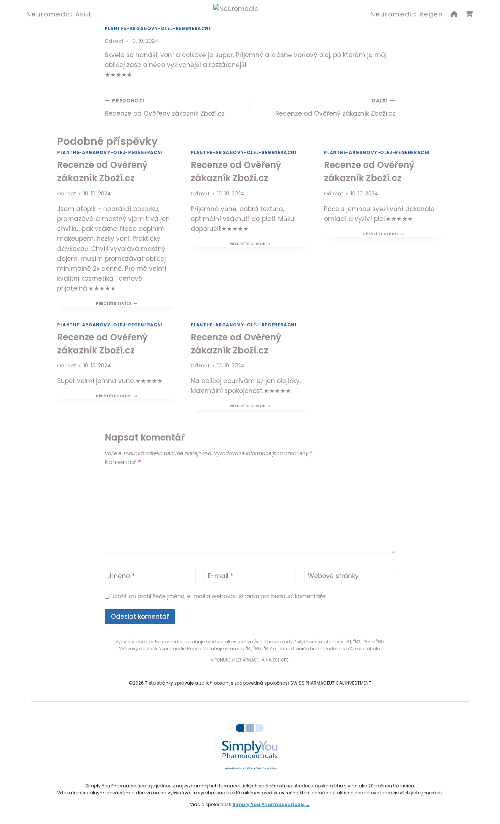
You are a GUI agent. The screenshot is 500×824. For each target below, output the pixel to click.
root (118, 41)
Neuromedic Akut (59, 14)
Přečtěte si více (116, 303)
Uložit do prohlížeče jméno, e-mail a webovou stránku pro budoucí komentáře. (220, 596)
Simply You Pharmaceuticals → (271, 804)
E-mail (220, 576)
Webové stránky (333, 576)
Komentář (123, 462)
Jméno (121, 576)
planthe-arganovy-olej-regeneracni (110, 153)
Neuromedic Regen (406, 14)
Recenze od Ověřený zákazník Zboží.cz (165, 107)
